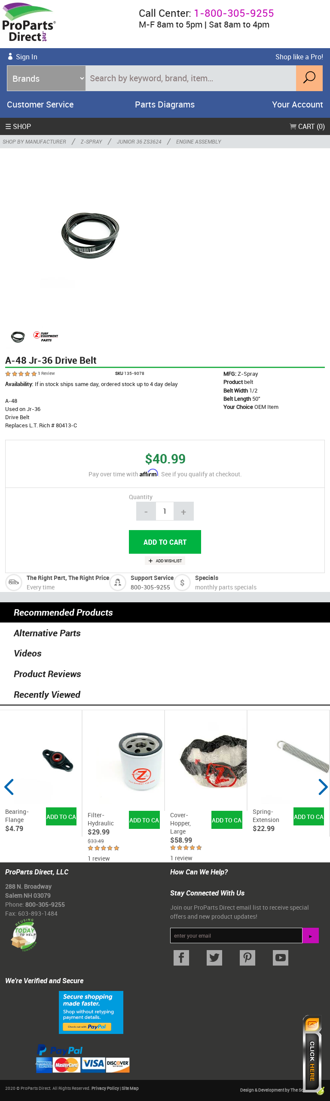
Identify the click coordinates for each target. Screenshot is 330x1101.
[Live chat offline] (312, 1053)
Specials (206, 578)
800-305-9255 (150, 587)
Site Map (130, 1088)
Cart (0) (310, 126)
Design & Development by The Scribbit (277, 1090)
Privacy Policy (105, 1088)
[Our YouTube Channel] (280, 958)
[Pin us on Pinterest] (247, 958)
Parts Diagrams (165, 104)
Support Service (152, 578)
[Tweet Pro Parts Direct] (214, 958)
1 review (99, 858)
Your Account (297, 104)
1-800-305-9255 (234, 13)
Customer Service (40, 104)
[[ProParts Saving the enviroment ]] (23, 931)
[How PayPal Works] (91, 1011)
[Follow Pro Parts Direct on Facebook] (181, 958)
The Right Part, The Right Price (68, 578)
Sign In (26, 56)
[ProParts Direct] (66, 24)
